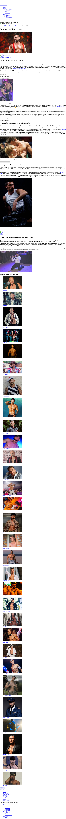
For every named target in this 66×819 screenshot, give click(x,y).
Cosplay (7, 16)
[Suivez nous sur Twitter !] (33, 232)
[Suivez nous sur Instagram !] (33, 233)
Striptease (5, 8)
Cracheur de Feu (8, 17)
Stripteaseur (7, 13)
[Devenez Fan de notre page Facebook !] (33, 231)
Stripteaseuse (7, 10)
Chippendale (7, 11)
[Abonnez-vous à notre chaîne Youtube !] (33, 234)
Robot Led (7, 15)
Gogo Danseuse (8, 9)
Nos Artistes (5, 18)
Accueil (4, 7)
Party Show (5, 14)
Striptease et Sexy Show (9, 25)
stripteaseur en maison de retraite (19, 68)
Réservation (5, 20)
